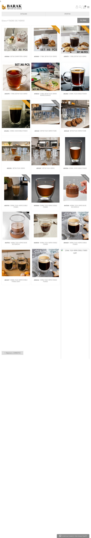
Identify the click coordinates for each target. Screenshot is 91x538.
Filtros (83, 20)
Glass (4, 21)
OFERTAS (67, 14)
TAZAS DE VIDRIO (17, 21)
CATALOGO (23, 14)
